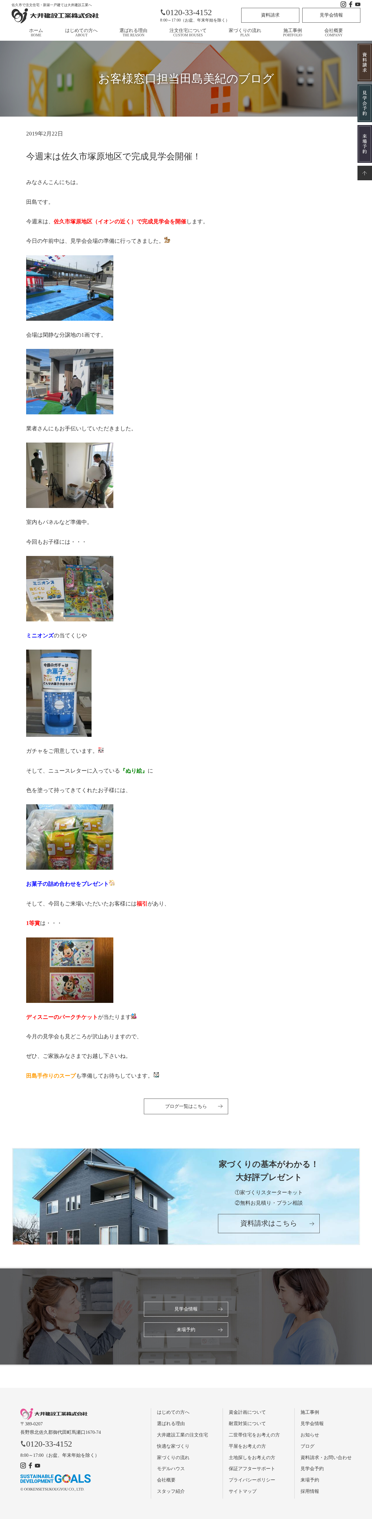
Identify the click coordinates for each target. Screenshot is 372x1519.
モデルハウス (171, 1468)
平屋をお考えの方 (247, 1446)
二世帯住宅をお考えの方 (254, 1434)
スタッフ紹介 (171, 1491)
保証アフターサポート (252, 1468)
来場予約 (186, 1329)
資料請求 (270, 15)
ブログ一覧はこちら (186, 1106)
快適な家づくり (173, 1446)
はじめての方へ (81, 32)
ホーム (36, 32)
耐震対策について (247, 1423)
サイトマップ (243, 1491)
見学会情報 (331, 15)
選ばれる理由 (133, 32)
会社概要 (333, 32)
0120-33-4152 (189, 12)
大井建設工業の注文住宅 (182, 1434)
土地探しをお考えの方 (252, 1457)
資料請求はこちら (268, 1223)
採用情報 (310, 1491)
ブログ (307, 1446)
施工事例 (292, 32)
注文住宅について (188, 32)
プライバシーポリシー (252, 1479)
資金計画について (247, 1412)
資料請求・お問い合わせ (326, 1457)
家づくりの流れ (245, 32)
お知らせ (310, 1434)
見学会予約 (312, 1468)
